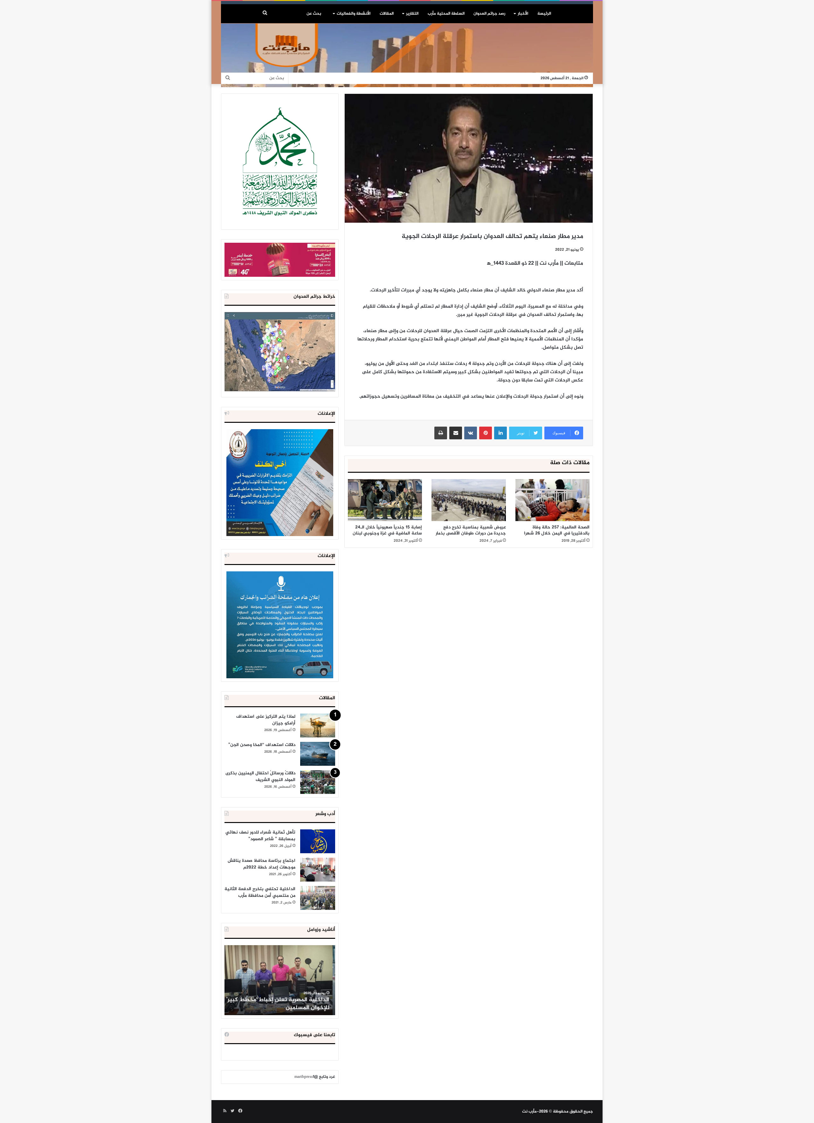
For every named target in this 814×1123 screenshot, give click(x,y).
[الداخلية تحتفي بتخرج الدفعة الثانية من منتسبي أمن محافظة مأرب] (317, 898)
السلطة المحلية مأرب (446, 13)
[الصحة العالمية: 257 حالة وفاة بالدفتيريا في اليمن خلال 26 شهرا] (552, 500)
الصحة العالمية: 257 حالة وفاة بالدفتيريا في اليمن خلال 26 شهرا (557, 530)
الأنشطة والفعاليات (353, 13)
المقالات (387, 13)
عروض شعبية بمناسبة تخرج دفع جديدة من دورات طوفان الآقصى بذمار (471, 530)
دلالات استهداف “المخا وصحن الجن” (261, 745)
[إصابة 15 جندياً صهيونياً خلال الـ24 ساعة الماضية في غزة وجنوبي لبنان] (385, 500)
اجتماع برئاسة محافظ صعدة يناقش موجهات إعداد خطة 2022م (261, 864)
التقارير (412, 13)
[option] (279, 980)
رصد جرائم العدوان (489, 13)
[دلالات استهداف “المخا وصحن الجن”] (317, 754)
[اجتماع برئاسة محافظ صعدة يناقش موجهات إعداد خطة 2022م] (317, 870)
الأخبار (523, 13)
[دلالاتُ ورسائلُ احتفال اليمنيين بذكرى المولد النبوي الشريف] (317, 782)
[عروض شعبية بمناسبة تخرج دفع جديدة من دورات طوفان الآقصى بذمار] (468, 500)
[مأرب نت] (407, 55)
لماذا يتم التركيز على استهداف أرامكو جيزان (265, 720)
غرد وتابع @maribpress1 (314, 1076)
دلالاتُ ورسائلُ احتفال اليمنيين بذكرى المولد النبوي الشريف (260, 777)
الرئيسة (544, 13)
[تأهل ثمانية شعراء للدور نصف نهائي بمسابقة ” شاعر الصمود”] (317, 841)
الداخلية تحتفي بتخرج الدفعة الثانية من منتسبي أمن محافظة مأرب (259, 892)
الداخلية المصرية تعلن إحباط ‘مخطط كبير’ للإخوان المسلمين (280, 1004)
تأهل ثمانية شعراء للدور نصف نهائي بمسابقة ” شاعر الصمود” (260, 836)
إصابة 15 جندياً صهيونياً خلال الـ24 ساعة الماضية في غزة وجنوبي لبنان (387, 530)
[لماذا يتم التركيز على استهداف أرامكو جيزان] (317, 725)
